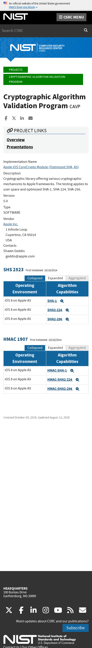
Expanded (55, 278)
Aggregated (77, 278)
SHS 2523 (13, 269)
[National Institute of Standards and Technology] (39, 639)
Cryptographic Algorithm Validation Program (37, 79)
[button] (62, 301)
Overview (16, 140)
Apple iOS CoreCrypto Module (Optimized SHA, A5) (41, 167)
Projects (15, 70)
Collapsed (34, 278)
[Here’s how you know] (46, 5)
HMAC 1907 (15, 339)
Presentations (20, 147)
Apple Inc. (10, 224)
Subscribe (75, 628)
